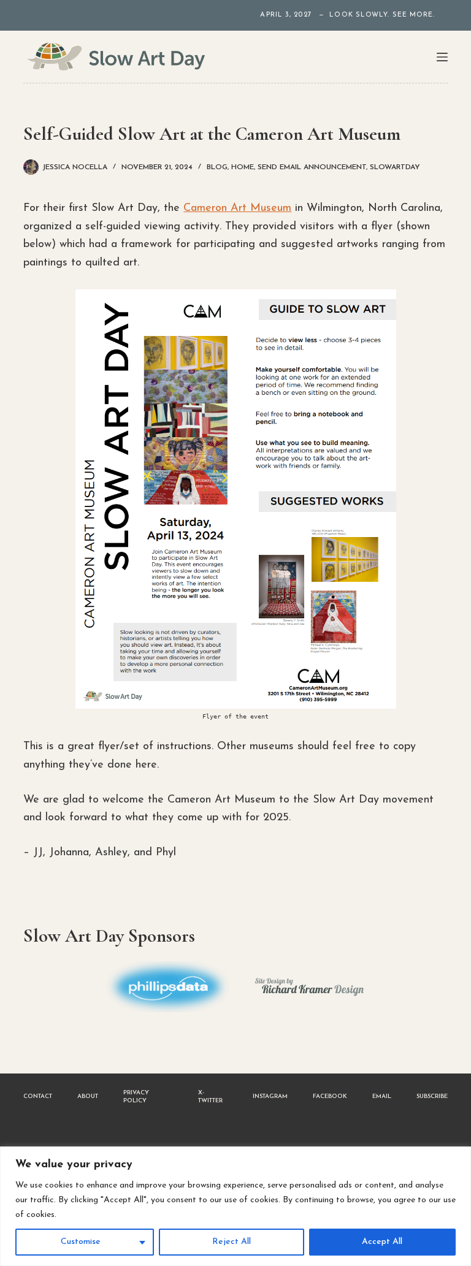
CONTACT (37, 1096)
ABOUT (87, 1096)
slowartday (395, 167)
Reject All (231, 1241)
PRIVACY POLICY (136, 1096)
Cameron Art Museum (237, 208)
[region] (235, 1206)
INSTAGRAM (270, 1096)
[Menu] (442, 57)
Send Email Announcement (312, 167)
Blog (217, 167)
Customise (81, 1241)
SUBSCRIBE (432, 1096)
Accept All (382, 1241)
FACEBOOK (330, 1096)
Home (242, 167)
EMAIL (381, 1096)
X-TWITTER (210, 1096)
